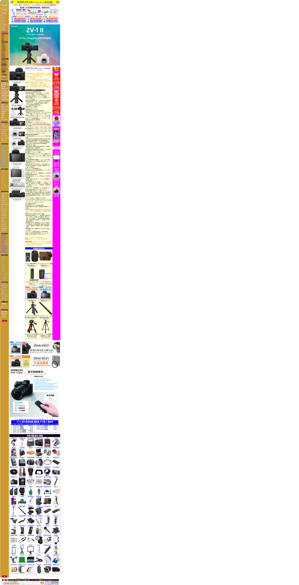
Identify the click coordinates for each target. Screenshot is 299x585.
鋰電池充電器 (13, 457)
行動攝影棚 (56, 555)
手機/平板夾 (22, 525)
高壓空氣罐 (39, 486)
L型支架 (47, 516)
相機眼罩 (39, 467)
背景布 (30, 555)
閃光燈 (39, 535)
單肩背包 (47, 496)
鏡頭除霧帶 (30, 467)
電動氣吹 (13, 486)
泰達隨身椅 (30, 496)
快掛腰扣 (55, 525)
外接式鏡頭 (39, 457)
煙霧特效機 (30, 535)
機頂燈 (56, 535)
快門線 (39, 525)
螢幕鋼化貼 (14, 477)
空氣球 (30, 486)
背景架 (22, 555)
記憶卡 (47, 438)
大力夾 (14, 525)
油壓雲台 (39, 506)
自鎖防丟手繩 (13, 535)
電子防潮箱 (22, 477)
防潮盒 (30, 477)
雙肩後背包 (39, 496)
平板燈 (30, 545)
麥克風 (47, 525)
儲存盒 (14, 447)
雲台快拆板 (47, 506)
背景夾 (39, 555)
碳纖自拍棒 (22, 506)
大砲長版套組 (22, 516)
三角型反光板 (30, 564)
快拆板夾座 (30, 516)
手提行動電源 (30, 438)
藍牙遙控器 (30, 525)
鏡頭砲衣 (22, 467)
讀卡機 (56, 438)
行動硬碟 (22, 447)
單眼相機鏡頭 (30, 457)
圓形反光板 (14, 564)
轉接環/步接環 (14, 467)
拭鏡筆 (56, 477)
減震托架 (13, 516)
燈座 (13, 555)
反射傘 (47, 555)
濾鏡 (47, 457)
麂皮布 (56, 486)
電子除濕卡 (39, 477)
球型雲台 (30, 506)
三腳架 (56, 496)
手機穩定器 (22, 438)
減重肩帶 (22, 535)
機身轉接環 (47, 467)
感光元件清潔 (47, 477)
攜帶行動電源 (39, 438)
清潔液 (14, 496)
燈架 (39, 545)
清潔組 (22, 496)
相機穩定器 (14, 438)
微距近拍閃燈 (47, 535)
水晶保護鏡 (56, 467)
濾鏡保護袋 (56, 457)
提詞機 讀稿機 (47, 564)
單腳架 (14, 506)
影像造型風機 (22, 486)
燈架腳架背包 (47, 545)
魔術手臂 (55, 516)
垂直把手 (22, 457)
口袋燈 (14, 545)
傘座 (56, 545)
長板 (56, 506)
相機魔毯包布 (47, 486)
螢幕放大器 (56, 564)
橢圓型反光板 (22, 564)
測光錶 (39, 564)
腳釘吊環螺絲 (39, 516)
